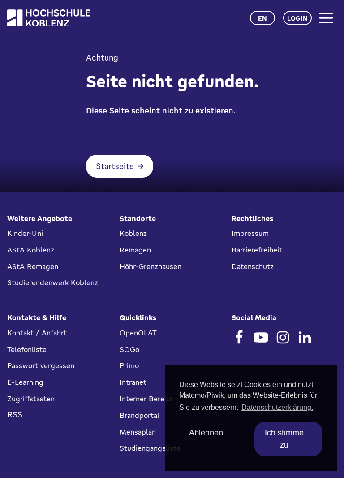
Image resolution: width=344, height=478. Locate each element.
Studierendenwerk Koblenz (52, 282)
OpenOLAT (138, 333)
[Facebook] (239, 337)
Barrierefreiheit (257, 250)
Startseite (115, 166)
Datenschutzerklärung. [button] (277, 407)
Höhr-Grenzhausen (150, 266)
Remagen (135, 250)
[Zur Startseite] (48, 18)
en (262, 18)
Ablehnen (206, 432)
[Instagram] (282, 337)
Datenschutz (253, 266)
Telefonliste (27, 349)
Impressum (250, 233)
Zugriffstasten (31, 399)
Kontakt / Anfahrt (37, 333)
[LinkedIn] (304, 337)
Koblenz (133, 233)
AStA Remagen (32, 266)
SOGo (129, 349)
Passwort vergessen (40, 365)
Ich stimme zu (284, 438)
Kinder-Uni (25, 233)
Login (297, 18)
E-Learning (25, 382)
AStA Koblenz (30, 250)
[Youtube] (261, 337)
